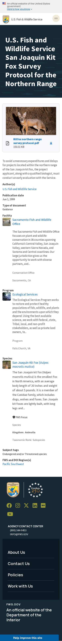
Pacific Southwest (13, 464)
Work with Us (20, 586)
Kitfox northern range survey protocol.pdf (27, 141)
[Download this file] (52, 143)
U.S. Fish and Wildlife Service (19, 189)
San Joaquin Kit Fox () (30, 365)
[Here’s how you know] (31, 6)
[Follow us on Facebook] (10, 505)
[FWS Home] (6, 19)
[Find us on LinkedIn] (36, 505)
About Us (16, 552)
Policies (15, 574)
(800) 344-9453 (18, 530)
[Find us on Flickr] (44, 505)
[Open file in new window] (7, 144)
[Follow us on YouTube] (11, 514)
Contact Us (19, 563)
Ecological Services (25, 294)
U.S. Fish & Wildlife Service (26, 19)
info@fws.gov (19, 534)
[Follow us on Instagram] (18, 505)
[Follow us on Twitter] (27, 505)
